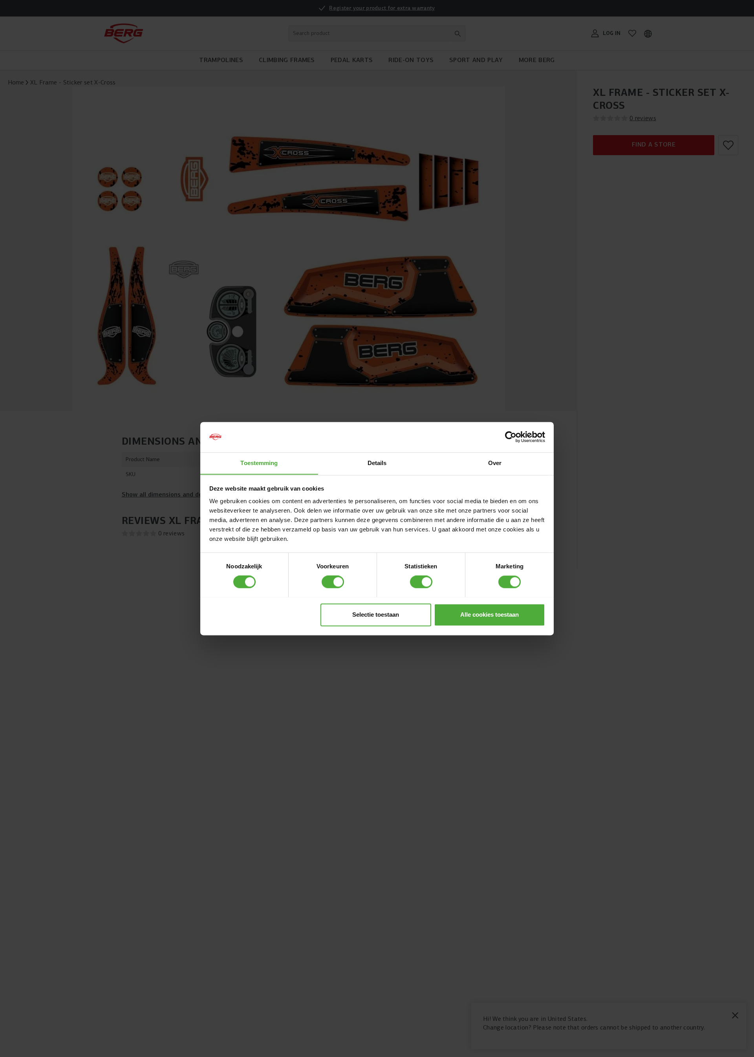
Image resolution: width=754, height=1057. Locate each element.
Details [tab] (377, 463)
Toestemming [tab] (259, 463)
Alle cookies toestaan (489, 614)
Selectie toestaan (375, 614)
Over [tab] (494, 463)
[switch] (333, 581)
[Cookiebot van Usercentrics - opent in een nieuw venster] (510, 437)
